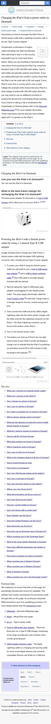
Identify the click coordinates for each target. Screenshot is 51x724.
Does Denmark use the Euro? (19, 526)
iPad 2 (29, 672)
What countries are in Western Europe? (24, 566)
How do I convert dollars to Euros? (21, 505)
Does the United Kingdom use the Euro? (24, 521)
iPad (22, 672)
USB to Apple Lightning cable (19, 644)
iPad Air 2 (24, 682)
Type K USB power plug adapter (20, 628)
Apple (9, 617)
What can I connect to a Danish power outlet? (26, 391)
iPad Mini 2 (25, 686)
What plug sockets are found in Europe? (24, 442)
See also (9, 139)
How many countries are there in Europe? (25, 556)
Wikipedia (11, 611)
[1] (16, 109)
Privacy (22, 703)
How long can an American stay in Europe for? (27, 531)
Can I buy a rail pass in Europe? (20, 479)
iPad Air (31, 677)
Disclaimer (15, 703)
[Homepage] (3, 3)
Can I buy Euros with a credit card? (22, 510)
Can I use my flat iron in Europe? (21, 452)
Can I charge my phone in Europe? (22, 401)
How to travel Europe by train (19, 463)
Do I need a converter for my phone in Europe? (27, 412)
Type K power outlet (15, 299)
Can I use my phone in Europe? (20, 406)
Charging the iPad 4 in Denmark (18, 128)
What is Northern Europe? (18, 572)
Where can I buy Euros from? (19, 489)
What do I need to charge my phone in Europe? (27, 431)
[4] (41, 202)
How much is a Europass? (18, 468)
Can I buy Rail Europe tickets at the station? (25, 473)
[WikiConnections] (25, 10)
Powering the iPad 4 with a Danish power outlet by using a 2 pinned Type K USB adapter (26, 133)
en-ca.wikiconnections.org (17, 700)
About (30, 700)
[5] (13, 277)
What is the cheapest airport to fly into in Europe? (28, 458)
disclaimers (42, 163)
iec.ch (9, 622)
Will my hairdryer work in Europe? (21, 447)
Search (35, 703)
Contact (36, 700)
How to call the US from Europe (20, 436)
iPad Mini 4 (36, 686)
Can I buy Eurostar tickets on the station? (24, 484)
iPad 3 (37, 672)
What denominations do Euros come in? (24, 494)
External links (11, 143)
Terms (29, 703)
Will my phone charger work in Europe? (24, 417)
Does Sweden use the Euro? (19, 515)
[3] (25, 298)
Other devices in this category (18, 148)
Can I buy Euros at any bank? (19, 500)
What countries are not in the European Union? (27, 577)
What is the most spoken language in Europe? (27, 542)
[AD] (43, 202)
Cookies (43, 700)
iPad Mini (34, 682)
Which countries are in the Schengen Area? (25, 537)
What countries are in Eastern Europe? (23, 561)
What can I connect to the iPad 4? (21, 396)
